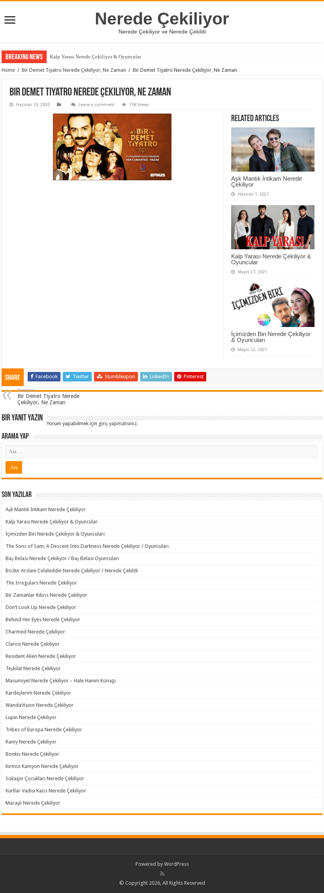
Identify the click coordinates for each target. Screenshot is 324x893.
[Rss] (162, 873)
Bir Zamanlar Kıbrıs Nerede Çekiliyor (46, 595)
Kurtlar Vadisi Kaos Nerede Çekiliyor (46, 791)
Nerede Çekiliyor (162, 18)
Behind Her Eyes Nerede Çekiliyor (43, 619)
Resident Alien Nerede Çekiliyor (41, 656)
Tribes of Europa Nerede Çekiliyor (44, 729)
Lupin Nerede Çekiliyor (31, 717)
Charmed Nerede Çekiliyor (35, 632)
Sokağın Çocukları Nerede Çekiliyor (45, 778)
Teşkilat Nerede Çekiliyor (33, 668)
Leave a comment (97, 104)
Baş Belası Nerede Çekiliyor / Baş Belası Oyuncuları (62, 558)
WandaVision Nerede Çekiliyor (39, 705)
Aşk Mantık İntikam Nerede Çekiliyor (266, 181)
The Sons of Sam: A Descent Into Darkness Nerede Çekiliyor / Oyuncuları (87, 546)
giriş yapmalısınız (117, 423)
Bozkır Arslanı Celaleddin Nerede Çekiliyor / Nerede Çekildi (72, 571)
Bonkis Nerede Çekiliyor (32, 754)
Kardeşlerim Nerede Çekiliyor (38, 693)
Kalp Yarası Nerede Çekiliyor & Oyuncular (95, 57)
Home (8, 70)
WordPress (176, 864)
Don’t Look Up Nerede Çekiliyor (41, 607)
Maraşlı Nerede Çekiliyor (33, 803)
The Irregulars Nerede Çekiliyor (41, 583)
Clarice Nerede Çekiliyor (33, 644)
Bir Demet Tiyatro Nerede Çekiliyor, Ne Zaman (74, 70)
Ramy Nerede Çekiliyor (31, 742)
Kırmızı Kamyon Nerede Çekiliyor (42, 766)
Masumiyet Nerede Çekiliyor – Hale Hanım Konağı (61, 681)
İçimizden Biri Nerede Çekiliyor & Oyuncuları (271, 337)
